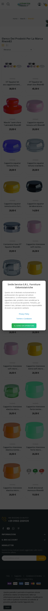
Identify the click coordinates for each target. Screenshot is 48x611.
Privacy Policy (24, 314)
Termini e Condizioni (24, 319)
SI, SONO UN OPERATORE (24, 326)
